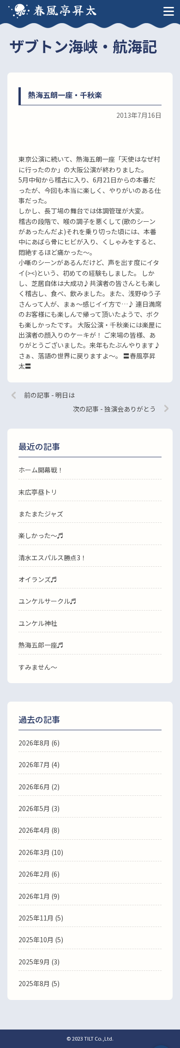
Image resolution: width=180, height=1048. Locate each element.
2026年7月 (34, 764)
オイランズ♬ (37, 579)
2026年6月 (34, 786)
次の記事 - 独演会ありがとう (114, 408)
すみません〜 (37, 667)
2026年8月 (34, 742)
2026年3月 (34, 852)
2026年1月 (34, 896)
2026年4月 (34, 830)
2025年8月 (34, 983)
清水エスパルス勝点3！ (52, 557)
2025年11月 (36, 917)
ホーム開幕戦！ (41, 469)
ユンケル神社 (37, 623)
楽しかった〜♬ (41, 535)
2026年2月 (34, 873)
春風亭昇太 (65, 9)
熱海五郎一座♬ (41, 644)
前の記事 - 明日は (49, 395)
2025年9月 (34, 961)
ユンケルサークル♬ (47, 601)
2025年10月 (36, 939)
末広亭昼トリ (37, 492)
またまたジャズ (40, 513)
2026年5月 (34, 808)
